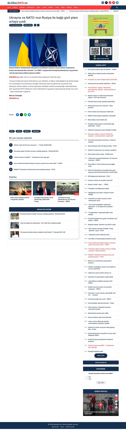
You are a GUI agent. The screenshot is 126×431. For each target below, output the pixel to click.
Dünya (45, 7)
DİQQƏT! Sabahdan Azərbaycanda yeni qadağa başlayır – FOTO (106, 11)
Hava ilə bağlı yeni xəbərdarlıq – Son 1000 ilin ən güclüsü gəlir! (40, 223)
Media (63, 7)
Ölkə (9, 7)
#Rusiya (27, 131)
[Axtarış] (117, 7)
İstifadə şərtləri (69, 426)
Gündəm (22, 7)
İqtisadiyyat (31, 7)
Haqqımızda (55, 426)
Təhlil (57, 7)
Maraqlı (69, 7)
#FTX (11, 131)
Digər (76, 7)
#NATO (19, 131)
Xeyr (90, 379)
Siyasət (15, 7)
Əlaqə (62, 426)
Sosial (39, 7)
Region (51, 7)
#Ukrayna (36, 131)
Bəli (90, 377)
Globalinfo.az (14, 77)
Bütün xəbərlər (100, 362)
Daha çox (100, 355)
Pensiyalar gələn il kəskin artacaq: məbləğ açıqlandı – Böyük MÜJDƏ (64, 11)
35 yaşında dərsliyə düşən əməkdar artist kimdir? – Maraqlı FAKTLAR (42, 232)
